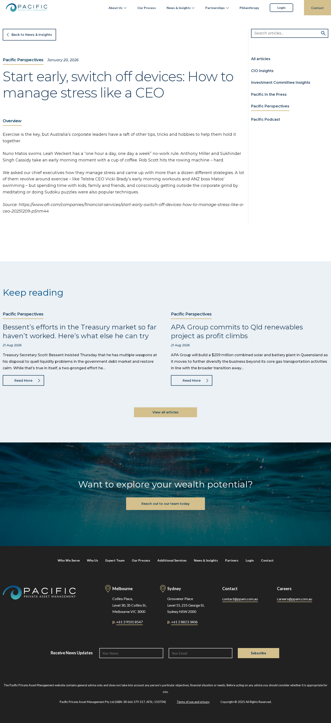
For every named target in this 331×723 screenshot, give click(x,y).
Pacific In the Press (269, 94)
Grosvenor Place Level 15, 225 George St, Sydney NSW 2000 (185, 605)
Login (281, 7)
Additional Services (172, 560)
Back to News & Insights (31, 35)
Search (323, 33)
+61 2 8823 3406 (184, 622)
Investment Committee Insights (280, 83)
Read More (23, 380)
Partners (231, 560)
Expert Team (115, 560)
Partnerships (215, 8)
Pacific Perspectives (23, 60)
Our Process (146, 8)
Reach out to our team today (165, 504)
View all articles (165, 412)
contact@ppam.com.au (240, 599)
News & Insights (179, 8)
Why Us (92, 560)
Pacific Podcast (265, 119)
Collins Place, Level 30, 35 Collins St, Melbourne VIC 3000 (129, 605)
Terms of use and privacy (193, 702)
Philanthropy (249, 8)
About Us (115, 8)
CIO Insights (262, 71)
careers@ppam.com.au (294, 599)
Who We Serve (69, 560)
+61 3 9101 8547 (129, 622)
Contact (317, 8)
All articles (260, 59)
